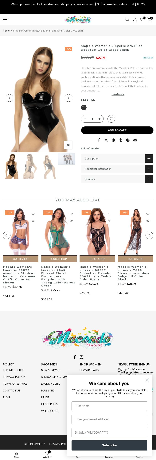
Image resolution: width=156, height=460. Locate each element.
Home (6, 30)
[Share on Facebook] (99, 140)
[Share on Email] (135, 140)
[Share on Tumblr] (120, 140)
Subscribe (109, 445)
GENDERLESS (49, 404)
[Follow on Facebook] (75, 357)
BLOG (6, 397)
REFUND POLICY (13, 370)
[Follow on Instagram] (81, 357)
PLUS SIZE (47, 390)
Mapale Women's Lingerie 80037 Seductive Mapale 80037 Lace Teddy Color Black (95, 273)
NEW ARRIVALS (50, 370)
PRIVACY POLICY (14, 376)
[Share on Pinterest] (113, 140)
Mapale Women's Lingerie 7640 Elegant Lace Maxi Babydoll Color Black (133, 273)
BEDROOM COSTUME (55, 376)
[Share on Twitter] (106, 140)
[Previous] (9, 98)
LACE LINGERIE (50, 383)
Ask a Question (90, 148)
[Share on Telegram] (128, 140)
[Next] (68, 98)
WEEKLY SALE (49, 410)
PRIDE (45, 397)
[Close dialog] (147, 380)
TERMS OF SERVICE (15, 383)
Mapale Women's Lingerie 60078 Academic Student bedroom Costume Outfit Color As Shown (19, 274)
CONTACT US (11, 390)
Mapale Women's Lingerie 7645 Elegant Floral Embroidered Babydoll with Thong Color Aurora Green (58, 276)
